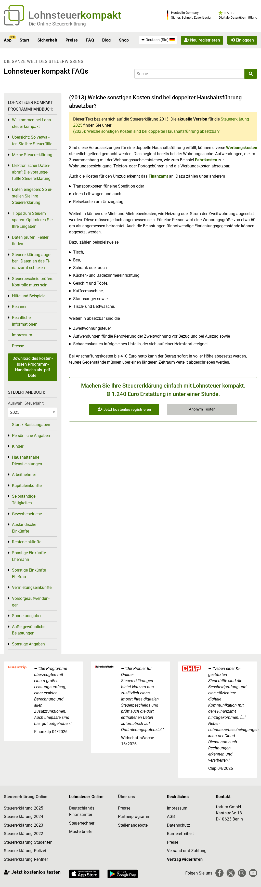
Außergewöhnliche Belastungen (28, 630)
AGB (171, 816)
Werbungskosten (241, 147)
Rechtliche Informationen (24, 321)
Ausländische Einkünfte (24, 528)
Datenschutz (178, 825)
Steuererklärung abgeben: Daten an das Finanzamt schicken (31, 261)
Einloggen (244, 40)
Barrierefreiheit (180, 833)
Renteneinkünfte (26, 541)
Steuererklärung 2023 (23, 825)
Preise (72, 40)
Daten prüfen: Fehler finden (30, 240)
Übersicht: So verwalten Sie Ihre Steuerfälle (32, 140)
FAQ (90, 40)
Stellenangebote (133, 825)
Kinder (17, 446)
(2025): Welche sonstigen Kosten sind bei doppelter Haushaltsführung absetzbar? (146, 131)
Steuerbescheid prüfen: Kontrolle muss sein (32, 282)
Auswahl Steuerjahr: (26, 403)
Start (24, 40)
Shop (124, 40)
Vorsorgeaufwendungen (30, 601)
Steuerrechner (81, 823)
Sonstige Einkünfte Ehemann (29, 556)
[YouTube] (253, 873)
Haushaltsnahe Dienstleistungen (27, 460)
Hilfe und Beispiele (28, 296)
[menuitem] (158, 40)
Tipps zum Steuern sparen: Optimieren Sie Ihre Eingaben (32, 220)
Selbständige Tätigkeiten (23, 499)
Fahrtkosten (206, 159)
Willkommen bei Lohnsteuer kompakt (32, 123)
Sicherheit (47, 40)
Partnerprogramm (134, 816)
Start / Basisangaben (31, 424)
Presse (18, 345)
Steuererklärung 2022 (23, 833)
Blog (106, 40)
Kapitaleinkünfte (27, 485)
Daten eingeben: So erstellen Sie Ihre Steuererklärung (32, 196)
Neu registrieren (204, 40)
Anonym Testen (202, 409)
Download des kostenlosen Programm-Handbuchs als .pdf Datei (32, 367)
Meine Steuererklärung (32, 154)
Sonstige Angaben (28, 644)
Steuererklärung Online (26, 796)
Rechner (19, 306)
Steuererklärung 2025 (23, 808)
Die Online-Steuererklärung (57, 24)
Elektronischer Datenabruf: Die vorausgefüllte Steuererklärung (31, 172)
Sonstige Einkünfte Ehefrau (29, 573)
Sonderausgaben (27, 615)
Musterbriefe (80, 831)
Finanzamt (158, 176)
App (7, 40)
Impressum (22, 335)
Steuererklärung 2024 (23, 816)
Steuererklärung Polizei (25, 850)
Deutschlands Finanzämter (81, 811)
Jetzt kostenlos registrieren (126, 409)
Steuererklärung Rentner (26, 859)
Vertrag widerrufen (185, 859)
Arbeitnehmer (24, 474)
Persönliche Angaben (31, 435)
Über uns (126, 796)
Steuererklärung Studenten (28, 842)
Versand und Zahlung (186, 850)
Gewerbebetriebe (27, 513)
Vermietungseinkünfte (31, 587)
